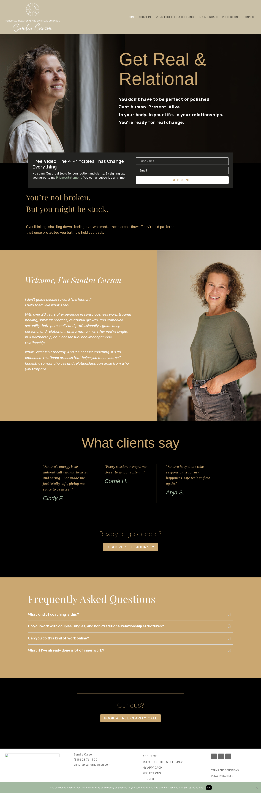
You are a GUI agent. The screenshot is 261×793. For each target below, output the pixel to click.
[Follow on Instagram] (221, 756)
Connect (250, 17)
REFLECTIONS (152, 773)
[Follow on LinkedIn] (228, 756)
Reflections (231, 17)
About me (145, 17)
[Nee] (256, 787)
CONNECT (149, 779)
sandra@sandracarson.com (92, 764)
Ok (209, 787)
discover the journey (130, 547)
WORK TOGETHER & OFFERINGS (163, 762)
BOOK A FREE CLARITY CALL (130, 718)
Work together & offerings (176, 17)
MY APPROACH (152, 767)
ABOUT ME (150, 756)
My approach (209, 17)
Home (131, 17)
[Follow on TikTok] (214, 756)
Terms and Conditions (225, 770)
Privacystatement (69, 177)
